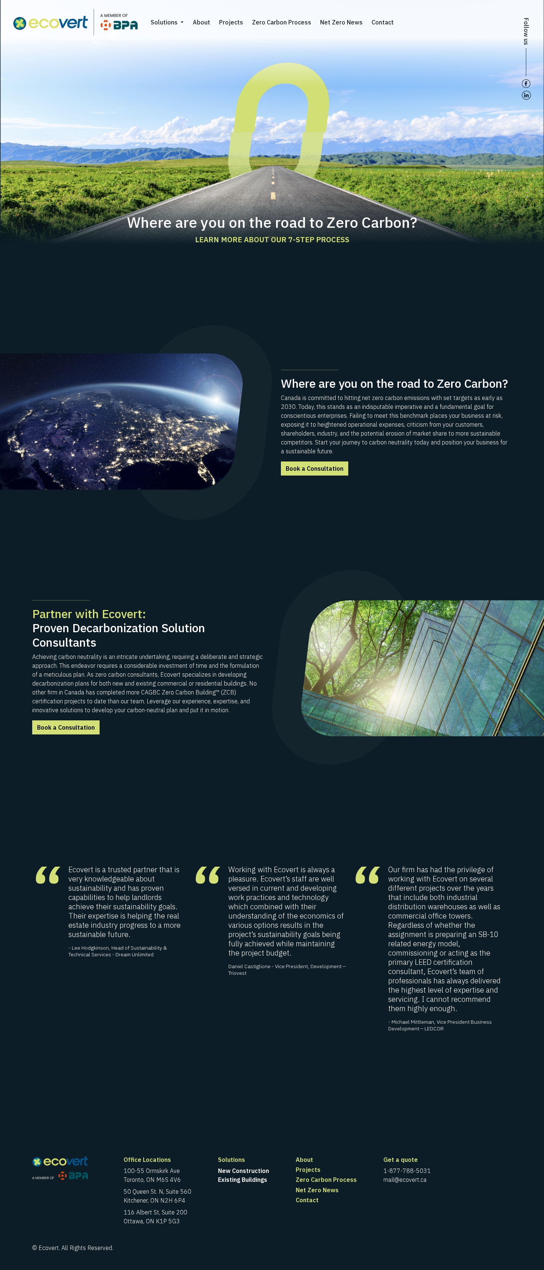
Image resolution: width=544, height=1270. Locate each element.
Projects (231, 22)
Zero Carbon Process (281, 22)
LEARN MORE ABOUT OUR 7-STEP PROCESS (272, 239)
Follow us (526, 31)
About (201, 22)
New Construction (243, 1170)
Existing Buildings (242, 1179)
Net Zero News (341, 22)
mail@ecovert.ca (405, 1179)
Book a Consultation (314, 468)
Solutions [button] (165, 22)
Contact (383, 22)
